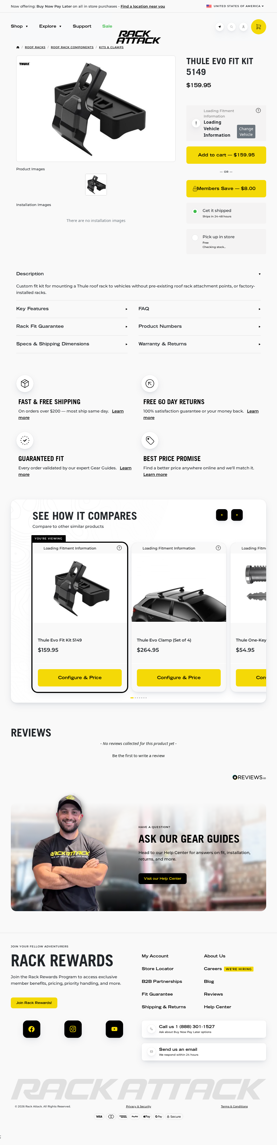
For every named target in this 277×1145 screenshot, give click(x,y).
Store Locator (158, 969)
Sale (107, 27)
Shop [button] (17, 27)
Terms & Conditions (234, 1106)
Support (82, 27)
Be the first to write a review (138, 755)
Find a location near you (143, 6)
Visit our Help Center (162, 879)
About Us (214, 956)
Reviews (213, 995)
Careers (213, 969)
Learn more (155, 474)
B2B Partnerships (162, 982)
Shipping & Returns (164, 1007)
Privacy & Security (138, 1106)
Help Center (217, 1007)
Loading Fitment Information (219, 113)
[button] (138, 754)
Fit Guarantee (157, 995)
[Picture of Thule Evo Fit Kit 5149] (96, 109)
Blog (209, 982)
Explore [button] (48, 27)
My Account (155, 956)
